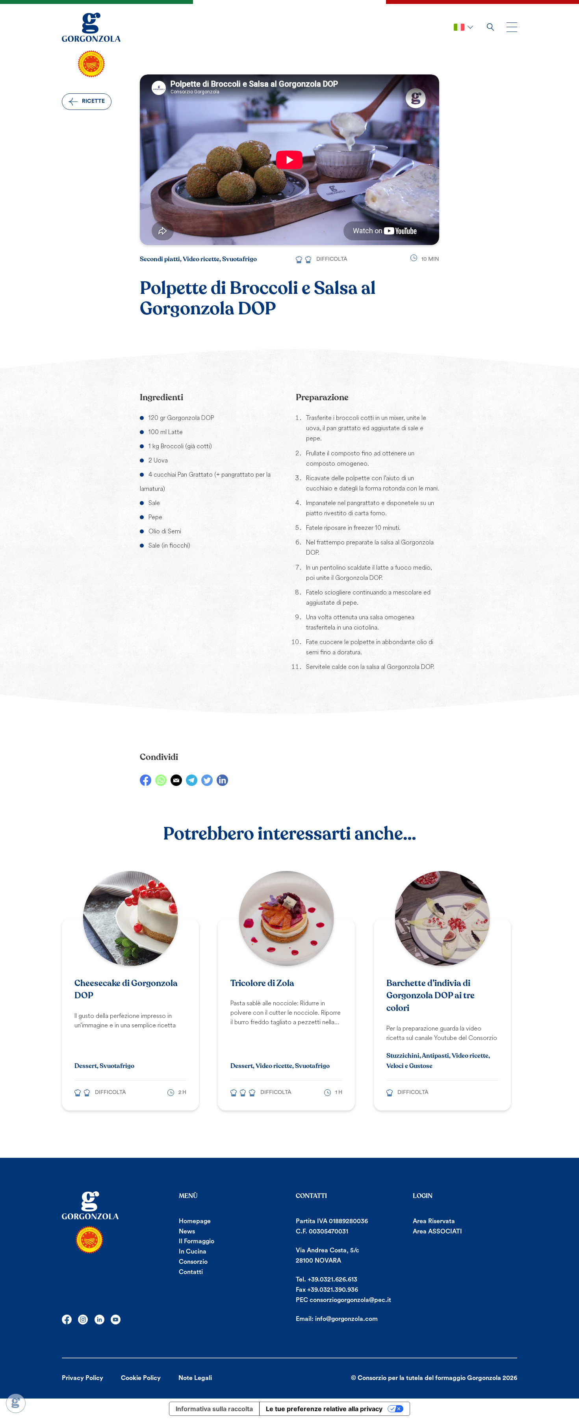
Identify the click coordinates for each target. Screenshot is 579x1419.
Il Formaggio (196, 1241)
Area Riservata (434, 1221)
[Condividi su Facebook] (145, 780)
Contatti (191, 1272)
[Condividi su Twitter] (207, 780)
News (187, 1231)
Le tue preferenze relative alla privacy (324, 1409)
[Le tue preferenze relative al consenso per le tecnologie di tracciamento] (15, 1403)
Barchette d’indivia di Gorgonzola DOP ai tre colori (430, 995)
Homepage (195, 1221)
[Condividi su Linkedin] (222, 780)
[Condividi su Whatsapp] (161, 780)
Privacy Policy (82, 1378)
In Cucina (192, 1251)
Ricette (93, 101)
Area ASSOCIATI (437, 1231)
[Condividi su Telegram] (191, 780)
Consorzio (193, 1262)
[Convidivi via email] (176, 780)
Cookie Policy (141, 1378)
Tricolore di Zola (262, 983)
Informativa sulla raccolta (214, 1409)
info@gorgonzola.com (346, 1319)
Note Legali (195, 1378)
